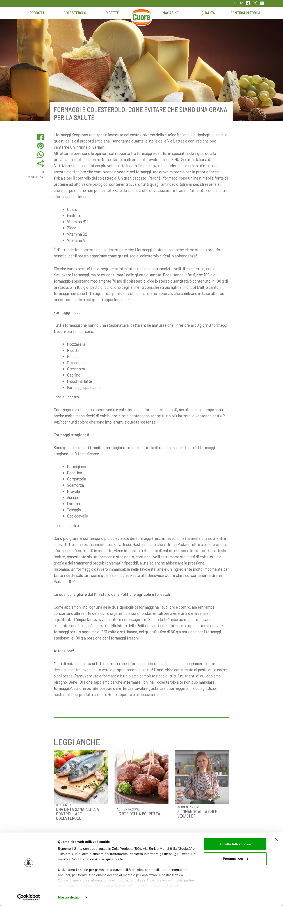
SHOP (238, 2)
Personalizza (233, 859)
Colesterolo (74, 12)
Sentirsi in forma (245, 12)
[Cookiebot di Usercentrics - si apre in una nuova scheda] (28, 897)
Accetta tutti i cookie (235, 844)
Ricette (112, 12)
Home (141, 14)
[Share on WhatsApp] (40, 154)
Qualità (208, 12)
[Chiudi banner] (276, 839)
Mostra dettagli (70, 897)
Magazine (171, 12)
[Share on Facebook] (40, 137)
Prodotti (38, 12)
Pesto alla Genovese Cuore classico (159, 575)
